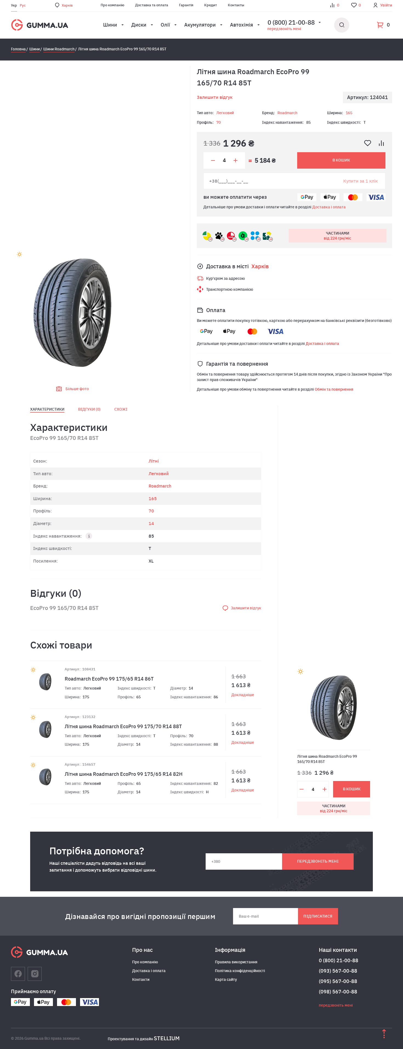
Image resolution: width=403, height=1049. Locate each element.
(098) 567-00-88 (338, 992)
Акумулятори (200, 25)
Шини (110, 25)
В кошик (341, 160)
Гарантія (186, 5)
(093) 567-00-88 (338, 971)
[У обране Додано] (368, 143)
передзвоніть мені (284, 28)
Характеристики (47, 409)
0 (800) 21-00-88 (338, 960)
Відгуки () (89, 409)
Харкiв (67, 5)
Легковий (225, 112)
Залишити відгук (214, 97)
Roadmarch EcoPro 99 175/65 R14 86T (109, 679)
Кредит (210, 5)
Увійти (386, 5)
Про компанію (112, 5)
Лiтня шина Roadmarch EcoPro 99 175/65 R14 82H (124, 774)
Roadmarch (287, 112)
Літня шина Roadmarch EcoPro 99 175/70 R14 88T (123, 726)
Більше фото (77, 388)
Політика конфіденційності (240, 970)
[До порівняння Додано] (381, 143)
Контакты (236, 5)
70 (218, 122)
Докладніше (242, 694)
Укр (14, 5)
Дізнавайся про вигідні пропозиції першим (140, 916)
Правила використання (236, 961)
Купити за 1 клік (360, 181)
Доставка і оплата (329, 206)
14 (151, 523)
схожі (120, 409)
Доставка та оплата (151, 5)
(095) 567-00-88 (338, 981)
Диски (138, 25)
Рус (23, 5)
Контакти (140, 979)
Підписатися (317, 916)
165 (349, 112)
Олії (165, 25)
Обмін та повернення (334, 389)
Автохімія (241, 25)
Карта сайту (226, 979)
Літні (154, 461)
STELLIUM (167, 1038)
